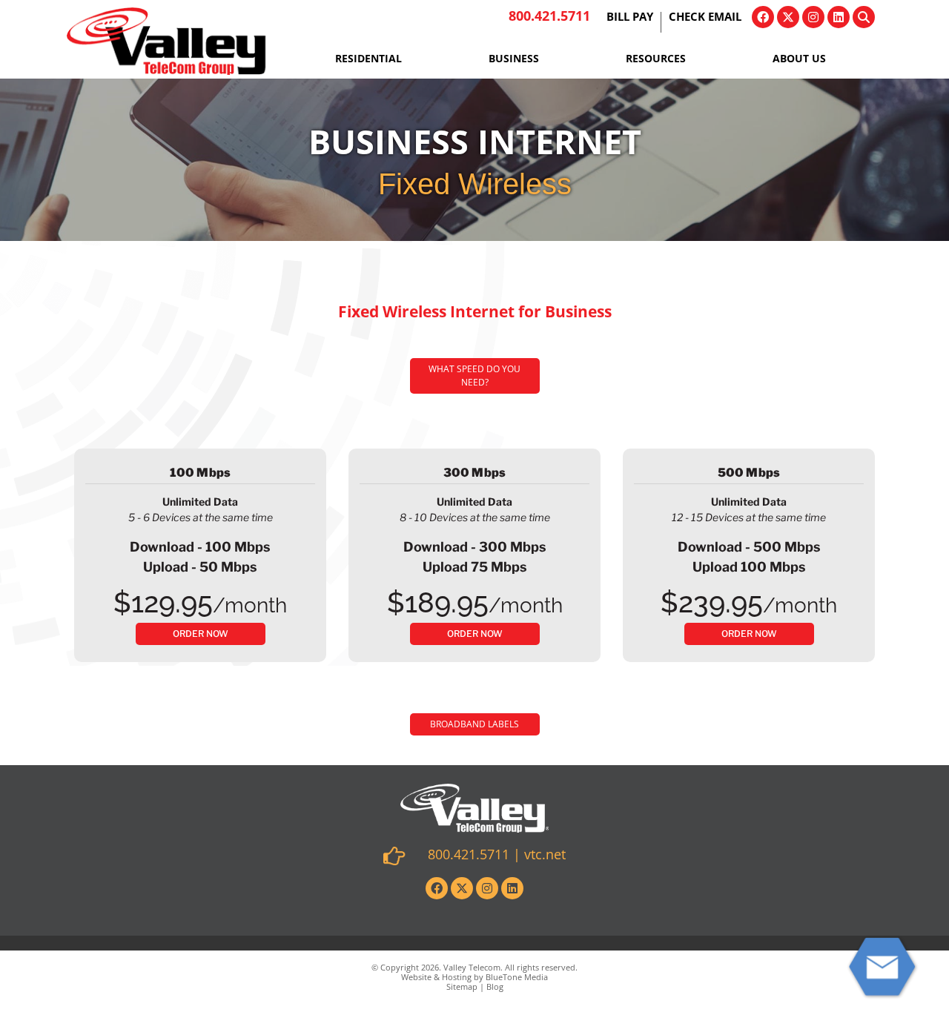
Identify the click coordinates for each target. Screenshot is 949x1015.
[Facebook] (763, 17)
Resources (656, 58)
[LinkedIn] (838, 17)
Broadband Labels (474, 724)
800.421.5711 (549, 15)
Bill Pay (629, 18)
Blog (494, 986)
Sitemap (461, 986)
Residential (368, 58)
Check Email (705, 18)
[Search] (864, 17)
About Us (799, 58)
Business (514, 58)
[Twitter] (788, 17)
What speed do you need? (474, 376)
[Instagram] (813, 17)
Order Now (200, 633)
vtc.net (545, 854)
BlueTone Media (517, 976)
